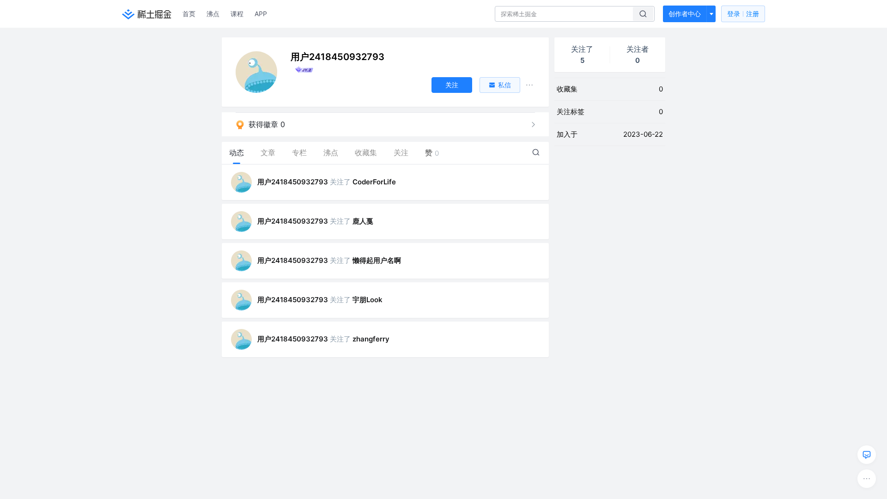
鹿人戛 (362, 221)
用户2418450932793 (292, 181)
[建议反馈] (866, 454)
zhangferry (370, 339)
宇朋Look (367, 299)
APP (261, 14)
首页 (188, 14)
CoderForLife (374, 181)
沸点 (213, 14)
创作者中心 (684, 14)
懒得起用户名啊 (376, 260)
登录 (743, 14)
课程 (237, 14)
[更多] (866, 478)
